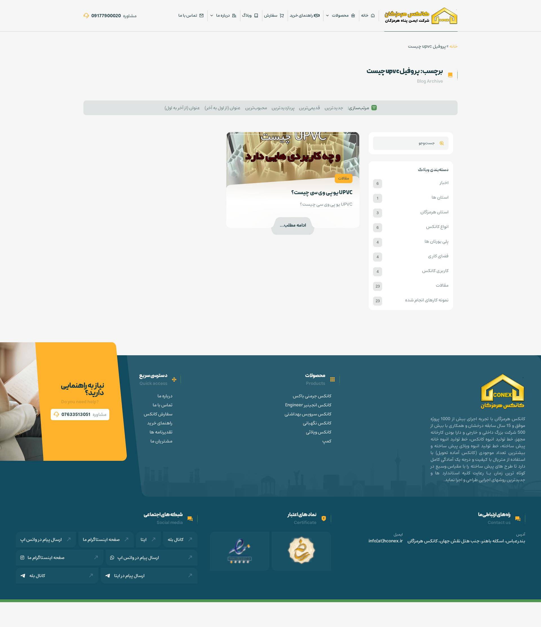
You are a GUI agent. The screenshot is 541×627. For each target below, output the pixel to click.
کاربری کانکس (435, 271)
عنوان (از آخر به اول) (182, 107)
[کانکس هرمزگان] (421, 15)
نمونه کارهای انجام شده (427, 300)
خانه (453, 46)
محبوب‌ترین (256, 107)
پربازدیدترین (283, 107)
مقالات (442, 285)
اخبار (444, 183)
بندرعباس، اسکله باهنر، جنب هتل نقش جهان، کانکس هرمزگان (466, 541)
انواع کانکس (437, 227)
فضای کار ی (438, 256)
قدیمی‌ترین (309, 107)
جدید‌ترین (334, 107)
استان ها (440, 197)
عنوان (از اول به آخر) (223, 107)
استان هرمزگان (434, 212)
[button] (80, 414)
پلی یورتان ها (437, 241)
